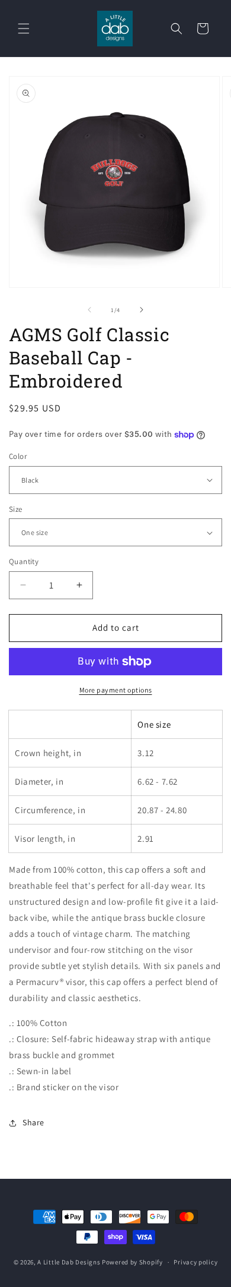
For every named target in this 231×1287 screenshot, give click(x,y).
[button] (24, 28)
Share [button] (33, 1122)
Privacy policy (195, 1262)
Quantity (23, 561)
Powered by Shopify (132, 1262)
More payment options (115, 689)
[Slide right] (142, 310)
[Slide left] (89, 310)
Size (16, 509)
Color (18, 456)
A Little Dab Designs (68, 1262)
